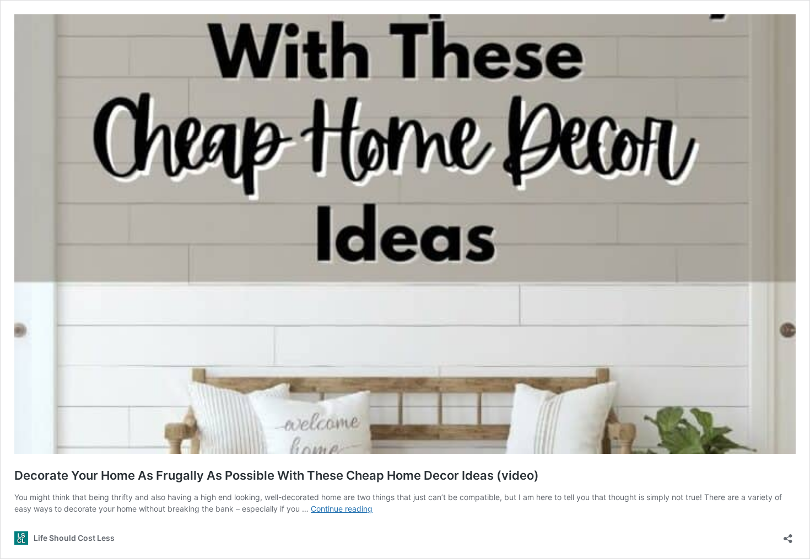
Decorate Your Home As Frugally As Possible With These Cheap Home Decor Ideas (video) (276, 475)
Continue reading (341, 508)
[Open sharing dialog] (788, 535)
